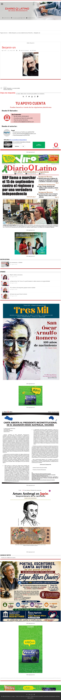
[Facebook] (26, 96)
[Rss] (23, 96)
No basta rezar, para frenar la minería (18, 294)
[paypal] (37, 96)
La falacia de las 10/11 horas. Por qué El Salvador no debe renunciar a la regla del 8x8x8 (30, 281)
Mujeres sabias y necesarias (16, 274)
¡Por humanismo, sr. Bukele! (16, 262)
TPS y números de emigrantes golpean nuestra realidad (22, 287)
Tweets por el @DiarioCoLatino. (8, 557)
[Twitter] (29, 96)
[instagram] (35, 96)
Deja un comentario (25, 50)
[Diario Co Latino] (30, 11)
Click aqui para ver (30, 152)
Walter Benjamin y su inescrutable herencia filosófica (21, 32)
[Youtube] (32, 96)
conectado (28, 93)
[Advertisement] (30, 25)
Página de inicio (3, 32)
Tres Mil (4, 50)
